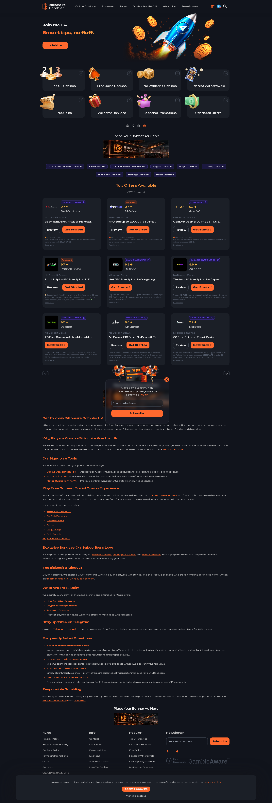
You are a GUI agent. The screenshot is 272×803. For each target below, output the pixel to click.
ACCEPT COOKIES (136, 789)
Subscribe (137, 413)
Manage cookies (136, 796)
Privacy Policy (212, 782)
